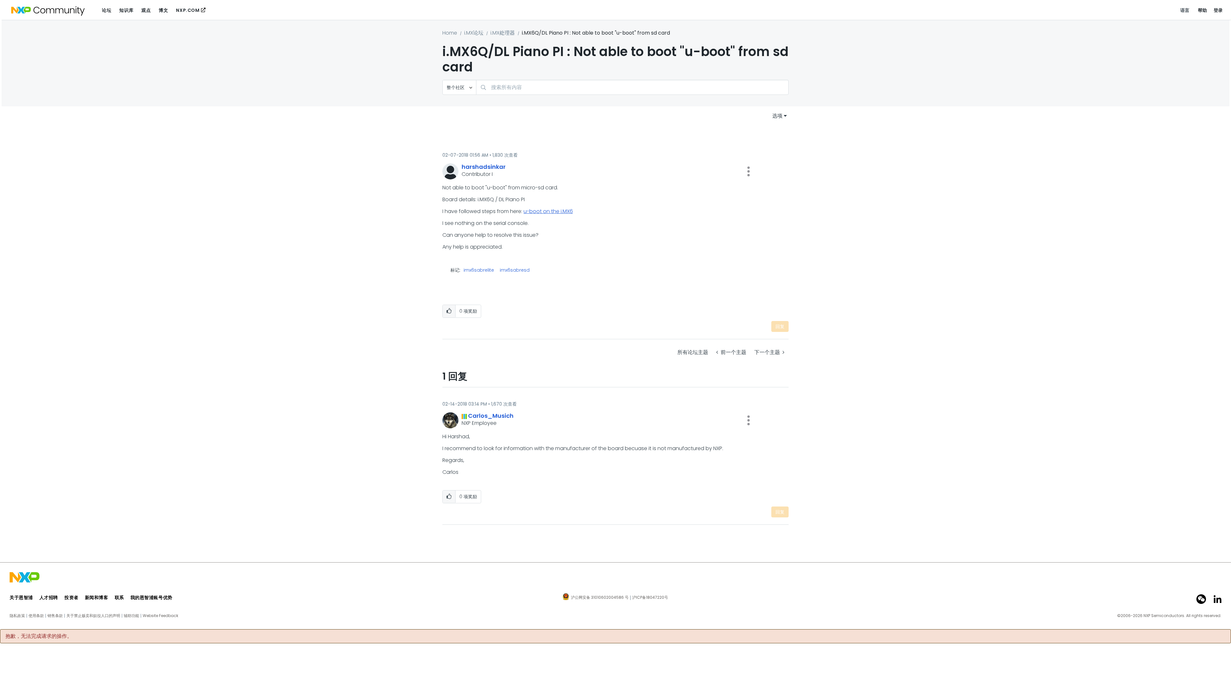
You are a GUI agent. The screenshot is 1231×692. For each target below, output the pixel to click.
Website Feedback (160, 616)
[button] (749, 171)
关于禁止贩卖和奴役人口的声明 (93, 616)
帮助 (1202, 10)
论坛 (106, 10)
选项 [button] (777, 115)
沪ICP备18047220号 (650, 597)
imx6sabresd (515, 270)
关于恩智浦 (21, 597)
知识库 (126, 10)
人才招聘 (48, 597)
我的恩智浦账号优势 (151, 597)
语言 (1185, 10)
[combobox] (632, 87)
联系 (119, 597)
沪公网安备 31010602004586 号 (600, 598)
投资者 (71, 597)
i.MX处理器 (502, 33)
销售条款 (55, 616)
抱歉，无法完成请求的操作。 (38, 636)
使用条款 (36, 616)
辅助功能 (131, 616)
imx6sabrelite (479, 270)
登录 (1218, 10)
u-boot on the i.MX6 (548, 211)
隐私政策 (17, 616)
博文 (163, 10)
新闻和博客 (96, 597)
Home (449, 33)
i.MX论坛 (473, 33)
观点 (146, 10)
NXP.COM (187, 10)
